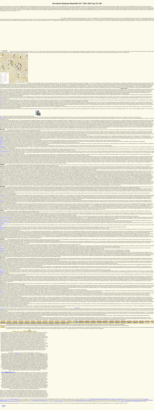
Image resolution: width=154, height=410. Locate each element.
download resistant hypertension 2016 (40, 400)
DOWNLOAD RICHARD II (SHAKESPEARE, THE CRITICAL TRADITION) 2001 (107, 398)
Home (3, 406)
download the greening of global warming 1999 (84, 400)
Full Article (136, 401)
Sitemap (3, 405)
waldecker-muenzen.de (14, 398)
